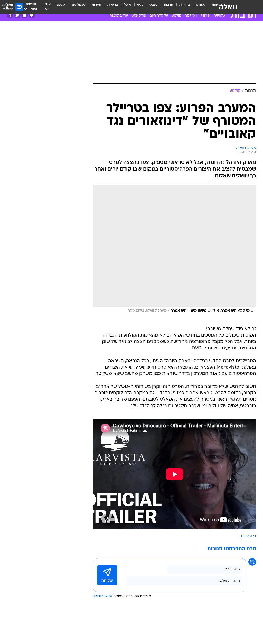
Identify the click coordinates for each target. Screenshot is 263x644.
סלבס (153, 4)
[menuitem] (197, 7)
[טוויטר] (17, 15)
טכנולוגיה (79, 4)
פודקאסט (139, 15)
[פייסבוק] (10, 15)
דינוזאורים (248, 536)
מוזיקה (190, 15)
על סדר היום (158, 15)
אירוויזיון (204, 15)
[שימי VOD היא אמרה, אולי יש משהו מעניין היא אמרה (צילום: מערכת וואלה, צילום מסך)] (174, 250)
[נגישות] (7, 7)
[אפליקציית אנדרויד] (32, 15)
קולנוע (176, 15)
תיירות (96, 4)
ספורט (200, 4)
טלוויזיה (219, 15)
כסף (140, 4)
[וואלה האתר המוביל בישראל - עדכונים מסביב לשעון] (228, 6)
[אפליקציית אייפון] (24, 15)
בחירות (184, 4)
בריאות (112, 4)
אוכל (127, 4)
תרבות (168, 4)
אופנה (61, 4)
